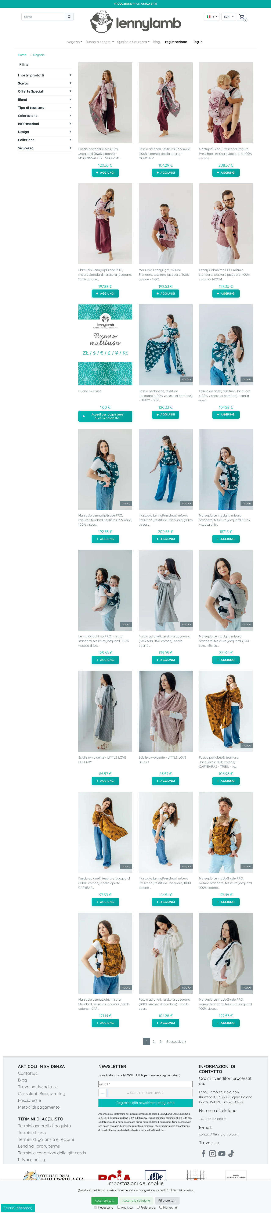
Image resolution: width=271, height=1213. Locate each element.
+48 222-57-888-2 (212, 1119)
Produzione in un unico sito (135, 3)
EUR (226, 16)
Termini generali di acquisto (44, 1125)
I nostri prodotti (31, 75)
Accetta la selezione (136, 1200)
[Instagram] (212, 1153)
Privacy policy (31, 1159)
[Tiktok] (231, 1153)
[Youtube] (222, 1153)
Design (23, 132)
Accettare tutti (104, 1200)
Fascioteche (29, 1100)
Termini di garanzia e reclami (46, 1139)
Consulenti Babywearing (41, 1093)
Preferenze (148, 1207)
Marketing (170, 1207)
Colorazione (27, 116)
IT (213, 16)
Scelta (23, 83)
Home (22, 55)
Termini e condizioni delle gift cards (52, 1152)
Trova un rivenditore (38, 1086)
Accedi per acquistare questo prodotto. (107, 416)
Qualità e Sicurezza (132, 42)
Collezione (26, 140)
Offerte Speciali (31, 91)
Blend (22, 100)
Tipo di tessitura (31, 108)
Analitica (127, 1207)
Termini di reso (32, 1132)
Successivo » (176, 1041)
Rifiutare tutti (167, 1200)
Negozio (73, 42)
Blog (156, 42)
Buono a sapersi (98, 42)
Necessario (105, 1207)
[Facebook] (203, 1153)
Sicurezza (25, 148)
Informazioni (28, 124)
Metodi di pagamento (39, 1107)
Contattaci (28, 1073)
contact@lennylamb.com (218, 1134)
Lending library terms (39, 1146)
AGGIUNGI (107, 172)
